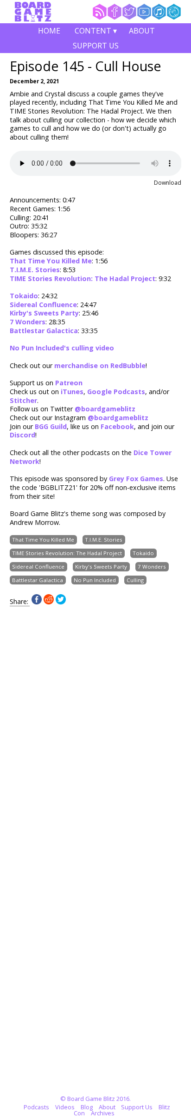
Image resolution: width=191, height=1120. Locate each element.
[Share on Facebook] (37, 601)
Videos (65, 1107)
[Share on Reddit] (49, 601)
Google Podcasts (116, 391)
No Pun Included (95, 580)
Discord (22, 434)
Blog (87, 1107)
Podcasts (36, 1107)
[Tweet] (61, 601)
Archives (103, 1113)
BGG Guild (51, 426)
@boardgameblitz (105, 408)
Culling (135, 580)
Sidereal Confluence (43, 304)
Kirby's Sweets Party (44, 313)
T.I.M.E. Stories (35, 269)
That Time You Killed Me (51, 260)
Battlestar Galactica (44, 330)
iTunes (72, 391)
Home (49, 31)
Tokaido (24, 295)
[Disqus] (96, 722)
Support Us (96, 45)
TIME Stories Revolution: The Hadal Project (82, 278)
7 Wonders (27, 321)
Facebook (117, 426)
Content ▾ (96, 32)
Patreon (69, 382)
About (142, 31)
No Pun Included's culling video (62, 347)
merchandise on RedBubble (100, 365)
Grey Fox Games (136, 478)
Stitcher (23, 400)
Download (167, 183)
